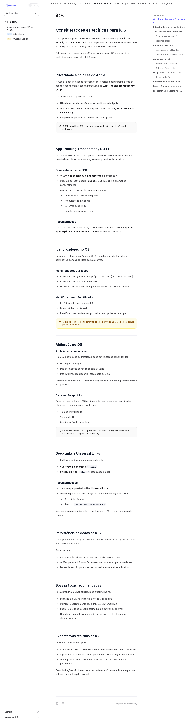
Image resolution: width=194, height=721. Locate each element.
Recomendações (164, 77)
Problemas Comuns (147, 3)
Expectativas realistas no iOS (167, 91)
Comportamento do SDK (167, 36)
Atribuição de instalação (167, 63)
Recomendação (163, 41)
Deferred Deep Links (165, 68)
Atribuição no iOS (161, 59)
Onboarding (70, 3)
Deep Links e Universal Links (167, 72)
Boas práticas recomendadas (167, 86)
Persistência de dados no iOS (168, 81)
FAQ (133, 3)
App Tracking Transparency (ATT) (170, 32)
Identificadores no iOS (164, 45)
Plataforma (84, 3)
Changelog (166, 3)
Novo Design (121, 3)
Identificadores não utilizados (169, 54)
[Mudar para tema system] (30, 5)
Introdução (55, 3)
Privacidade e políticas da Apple (169, 27)
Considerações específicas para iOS (169, 21)
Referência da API (102, 3)
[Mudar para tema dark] (37, 5)
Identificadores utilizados (167, 50)
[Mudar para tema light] (33, 5)
